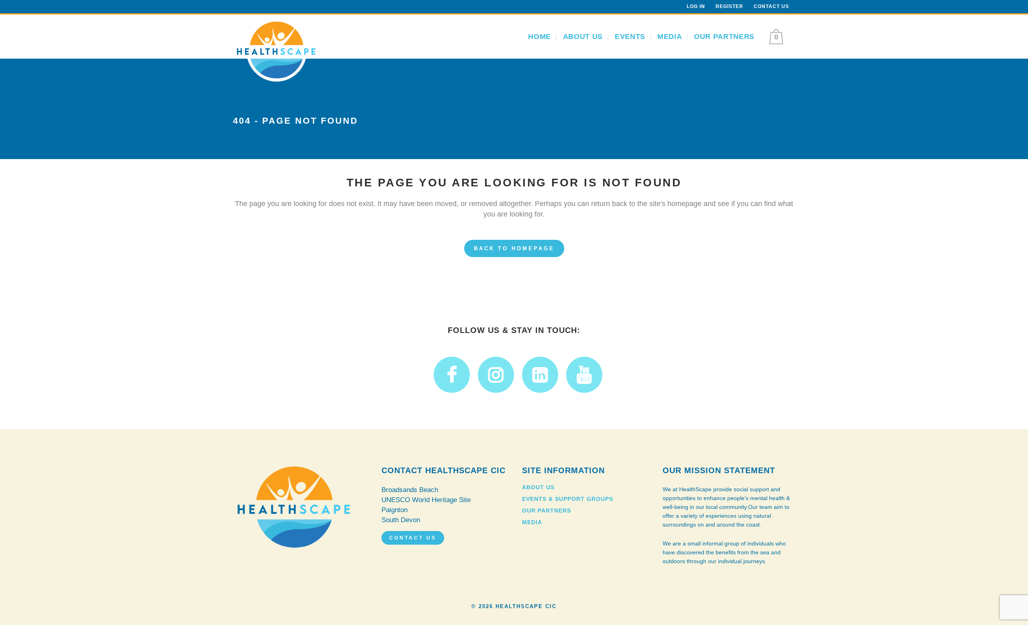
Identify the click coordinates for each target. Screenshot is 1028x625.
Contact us (771, 6)
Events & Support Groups (567, 498)
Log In (696, 6)
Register (729, 6)
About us (538, 487)
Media (532, 522)
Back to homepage (514, 248)
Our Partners (546, 510)
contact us (412, 538)
